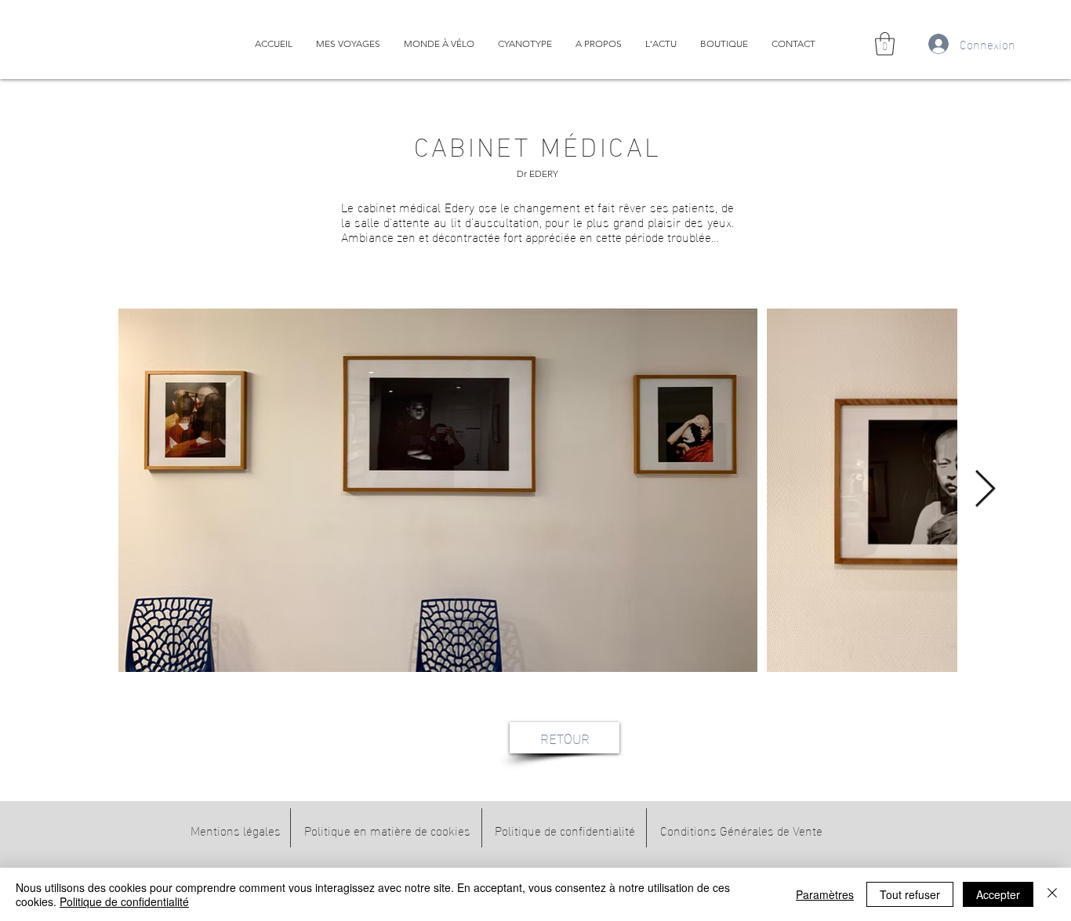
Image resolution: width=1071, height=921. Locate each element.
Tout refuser (910, 894)
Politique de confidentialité (124, 901)
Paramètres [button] (825, 894)
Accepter (998, 894)
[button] (885, 44)
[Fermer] (1052, 894)
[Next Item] (985, 490)
